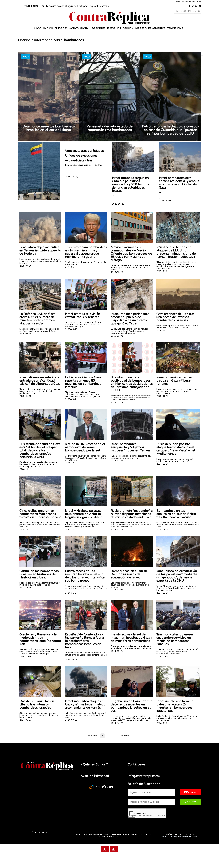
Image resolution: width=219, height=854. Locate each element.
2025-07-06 (25, 266)
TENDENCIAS (175, 28)
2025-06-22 (117, 272)
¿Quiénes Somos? (184, 11)
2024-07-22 (117, 723)
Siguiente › (125, 735)
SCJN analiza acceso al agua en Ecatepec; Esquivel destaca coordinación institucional (88, 6)
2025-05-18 (25, 396)
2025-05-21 (162, 330)
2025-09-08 (165, 200)
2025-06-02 (117, 335)
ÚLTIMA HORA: (30, 6)
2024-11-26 (117, 529)
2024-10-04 (162, 656)
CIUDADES (61, 28)
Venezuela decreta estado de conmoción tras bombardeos (109, 128)
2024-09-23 (25, 720)
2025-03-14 (117, 402)
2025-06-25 (71, 267)
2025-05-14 (71, 399)
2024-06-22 (162, 723)
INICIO (37, 28)
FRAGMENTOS (157, 28)
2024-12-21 (25, 529)
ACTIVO (74, 28)
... (66, 172)
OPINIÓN (128, 28)
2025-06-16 (71, 329)
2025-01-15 (162, 396)
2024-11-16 (162, 529)
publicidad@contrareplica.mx (179, 836)
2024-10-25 (117, 651)
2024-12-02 (71, 529)
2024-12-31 (25, 469)
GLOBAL (85, 28)
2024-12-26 (71, 462)
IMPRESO (141, 28)
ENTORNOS (114, 28)
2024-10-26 (25, 656)
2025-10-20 (118, 203)
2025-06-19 (25, 333)
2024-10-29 (162, 593)
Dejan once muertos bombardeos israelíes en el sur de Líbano (48, 128)
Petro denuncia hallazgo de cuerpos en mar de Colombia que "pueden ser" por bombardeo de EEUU (170, 130)
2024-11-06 (117, 589)
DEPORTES (98, 28)
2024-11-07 (71, 593)
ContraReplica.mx (109, 836)
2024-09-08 (71, 720)
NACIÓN (48, 28)
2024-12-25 (162, 464)
